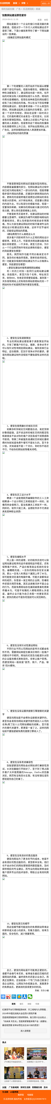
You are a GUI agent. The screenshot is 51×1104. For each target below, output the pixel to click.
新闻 (38, 9)
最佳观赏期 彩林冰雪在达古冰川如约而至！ (21, 1025)
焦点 (4, 1042)
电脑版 (30, 1095)
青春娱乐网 (37, 1087)
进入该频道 (25, 1031)
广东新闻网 (14, 1087)
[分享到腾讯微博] (14, 996)
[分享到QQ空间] (19, 996)
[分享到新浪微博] (8, 996)
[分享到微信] (30, 996)
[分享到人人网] (24, 996)
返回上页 (46, 3)
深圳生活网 (25, 1087)
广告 (18, 9)
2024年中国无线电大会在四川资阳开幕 (19, 1013)
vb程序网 (14, 1092)
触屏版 (21, 1095)
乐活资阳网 (5, 3)
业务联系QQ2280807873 (35, 1099)
